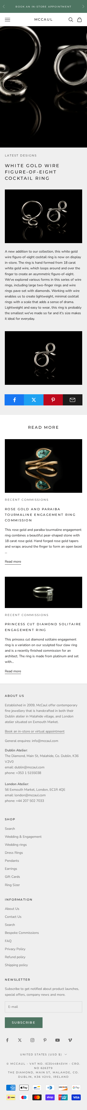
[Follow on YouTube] (57, 1040)
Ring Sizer (12, 885)
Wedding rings (16, 844)
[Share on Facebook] (14, 400)
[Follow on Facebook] (7, 1040)
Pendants (12, 860)
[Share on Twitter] (33, 400)
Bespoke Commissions (22, 932)
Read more (13, 561)
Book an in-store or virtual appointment (35, 731)
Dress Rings (14, 852)
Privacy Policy (15, 949)
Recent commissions (27, 500)
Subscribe (24, 1022)
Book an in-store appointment (43, 6)
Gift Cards (12, 876)
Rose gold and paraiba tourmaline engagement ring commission (40, 514)
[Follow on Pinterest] (45, 1040)
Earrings (11, 868)
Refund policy (15, 957)
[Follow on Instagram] (32, 1040)
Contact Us (13, 916)
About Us (12, 908)
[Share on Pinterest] (53, 400)
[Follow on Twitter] (19, 1040)
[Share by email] (72, 400)
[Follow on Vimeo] (70, 1040)
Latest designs (21, 155)
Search (10, 828)
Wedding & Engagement (23, 836)
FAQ (8, 941)
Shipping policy (16, 965)
